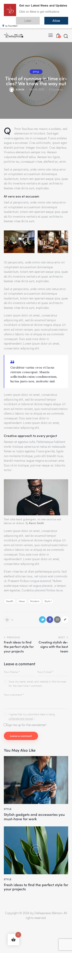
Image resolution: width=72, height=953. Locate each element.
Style (36, 71)
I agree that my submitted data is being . (32, 716)
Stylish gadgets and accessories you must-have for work (34, 816)
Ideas (22, 601)
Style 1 (48, 601)
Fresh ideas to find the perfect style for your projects (36, 887)
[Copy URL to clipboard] (64, 619)
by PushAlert (11, 23)
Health (9, 601)
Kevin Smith (36, 523)
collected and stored (21, 718)
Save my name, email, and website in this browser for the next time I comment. (37, 684)
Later (39, 19)
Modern (34, 601)
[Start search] (65, 36)
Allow (60, 19)
